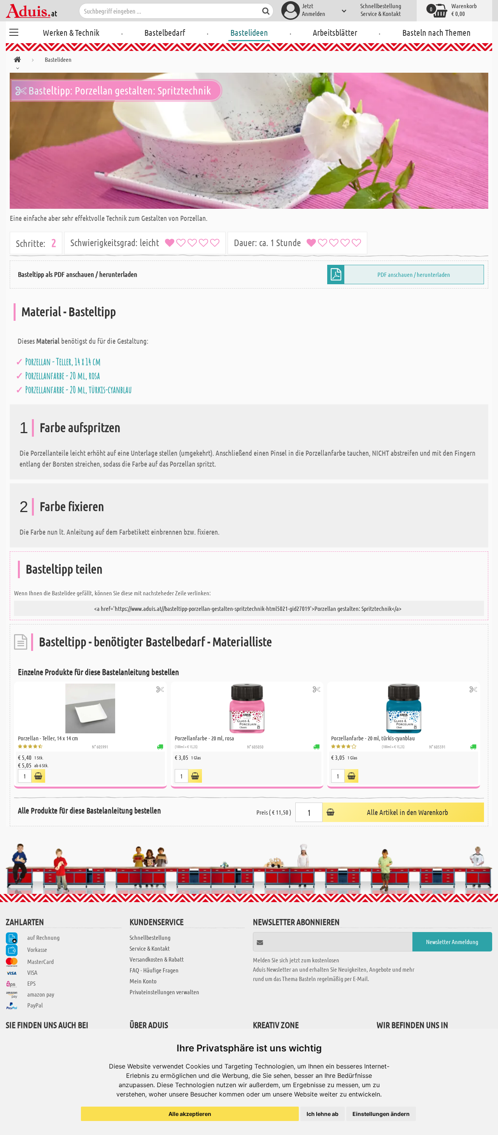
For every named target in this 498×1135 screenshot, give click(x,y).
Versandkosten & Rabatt (157, 959)
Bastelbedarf (164, 32)
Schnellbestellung (380, 5)
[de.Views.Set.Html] (160, 689)
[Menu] (13, 31)
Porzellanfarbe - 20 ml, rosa (62, 375)
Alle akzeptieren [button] (189, 1114)
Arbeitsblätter (335, 32)
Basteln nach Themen (436, 32)
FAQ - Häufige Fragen (154, 970)
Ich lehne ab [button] (322, 1114)
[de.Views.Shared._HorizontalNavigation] (17, 61)
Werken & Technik (71, 32)
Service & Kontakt (381, 13)
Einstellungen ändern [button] (381, 1114)
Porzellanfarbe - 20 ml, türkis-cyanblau (78, 389)
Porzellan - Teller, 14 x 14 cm (63, 361)
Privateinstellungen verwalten (164, 991)
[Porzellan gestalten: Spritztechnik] (249, 141)
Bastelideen (249, 32)
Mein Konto (143, 981)
